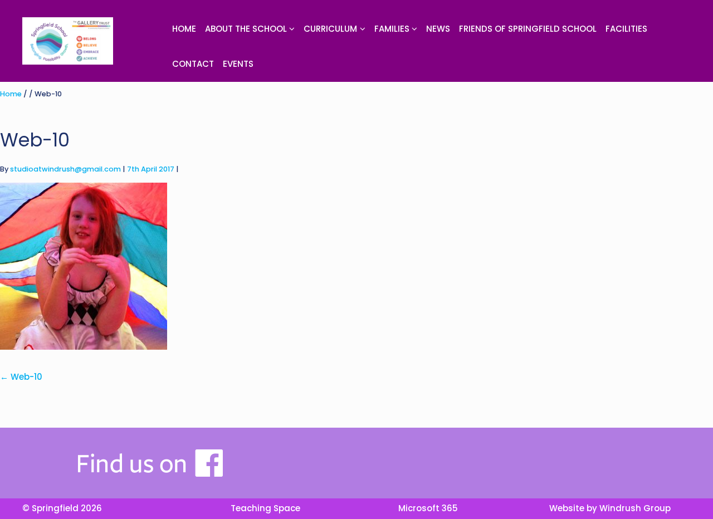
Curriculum (330, 29)
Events (238, 64)
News (438, 29)
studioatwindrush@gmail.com (65, 169)
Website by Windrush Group (610, 508)
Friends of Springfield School (528, 29)
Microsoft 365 (428, 508)
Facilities (626, 29)
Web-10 (21, 377)
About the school (246, 29)
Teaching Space (265, 508)
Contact (193, 64)
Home (184, 29)
